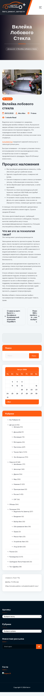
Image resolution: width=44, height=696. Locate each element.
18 (12, 390)
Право (16, 532)
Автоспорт (17, 469)
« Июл (9, 402)
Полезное (12, 509)
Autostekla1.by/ (7, 142)
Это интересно (19, 457)
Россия (16, 494)
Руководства (13, 557)
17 (7, 390)
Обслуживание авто (21, 527)
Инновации (18, 437)
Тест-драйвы (14, 567)
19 (17, 390)
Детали (12, 425)
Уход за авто (18, 547)
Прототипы (17, 447)
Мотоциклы (18, 442)
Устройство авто (19, 542)
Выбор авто (18, 522)
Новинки (17, 484)
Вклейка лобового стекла (27, 49)
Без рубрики (13, 420)
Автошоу (17, 427)
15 (31, 386)
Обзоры (12, 504)
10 (7, 386)
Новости (9, 99)
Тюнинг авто (18, 452)
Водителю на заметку (21, 511)
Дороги (16, 474)
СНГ (15, 499)
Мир (15, 479)
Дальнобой (17, 432)
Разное (12, 552)
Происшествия (19, 489)
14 (27, 386)
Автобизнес (18, 464)
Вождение (17, 516)
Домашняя (11, 49)
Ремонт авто (18, 537)
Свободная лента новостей (19, 562)
